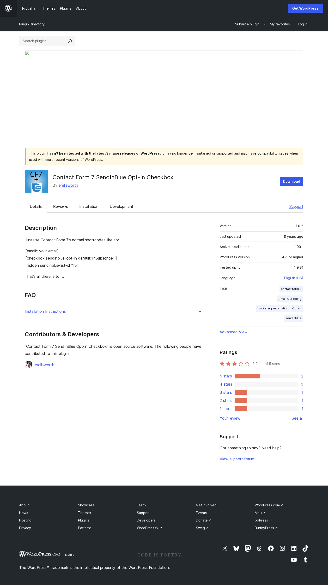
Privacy (25, 528)
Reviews (60, 206)
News (23, 513)
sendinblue (293, 318)
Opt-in (296, 308)
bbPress (263, 520)
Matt (260, 513)
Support (296, 206)
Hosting (25, 520)
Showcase (86, 505)
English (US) (293, 278)
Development (121, 206)
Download (291, 181)
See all (297, 418)
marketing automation (272, 308)
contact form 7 (291, 289)
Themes (84, 513)
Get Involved (206, 505)
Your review (230, 418)
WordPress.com (269, 505)
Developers (146, 520)
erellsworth (68, 185)
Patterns (84, 528)
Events (201, 513)
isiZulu (69, 554)
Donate (204, 520)
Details (36, 206)
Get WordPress (305, 8)
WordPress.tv (149, 528)
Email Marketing (290, 299)
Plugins (83, 520)
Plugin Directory (32, 24)
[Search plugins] (70, 41)
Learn (141, 505)
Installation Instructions (45, 311)
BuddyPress (266, 528)
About (24, 505)
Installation (88, 206)
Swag (202, 528)
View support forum (237, 459)
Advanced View (234, 332)
